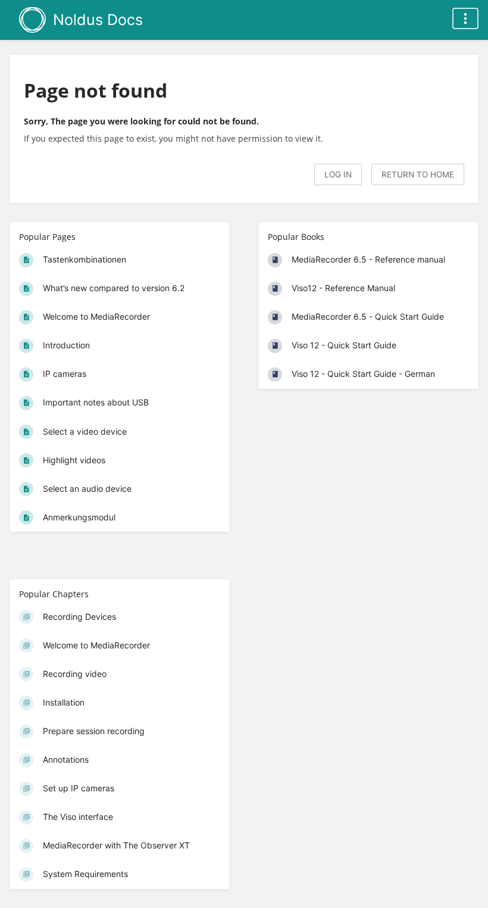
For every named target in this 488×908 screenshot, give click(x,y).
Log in (338, 174)
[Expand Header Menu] (465, 18)
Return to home (417, 174)
